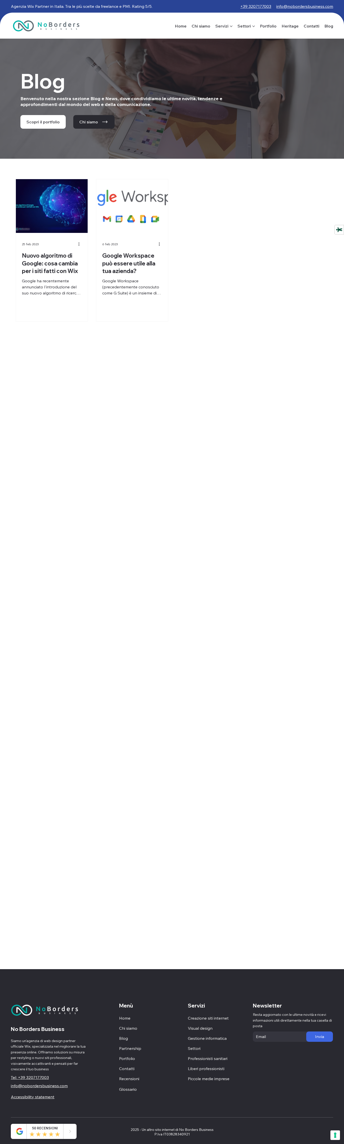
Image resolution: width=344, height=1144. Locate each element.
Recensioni (129, 1078)
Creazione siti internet (208, 1018)
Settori (194, 1048)
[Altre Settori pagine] (253, 26)
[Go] (70, 1131)
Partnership (130, 1048)
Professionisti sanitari (207, 1058)
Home (124, 1018)
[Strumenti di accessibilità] (339, 229)
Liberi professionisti (206, 1068)
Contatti (126, 1068)
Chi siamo (128, 1028)
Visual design (200, 1028)
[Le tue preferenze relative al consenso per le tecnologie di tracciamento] (335, 1135)
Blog (123, 1038)
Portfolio (127, 1058)
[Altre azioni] (81, 244)
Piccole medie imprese (208, 1078)
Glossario (128, 1089)
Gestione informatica (207, 1038)
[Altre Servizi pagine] (231, 26)
